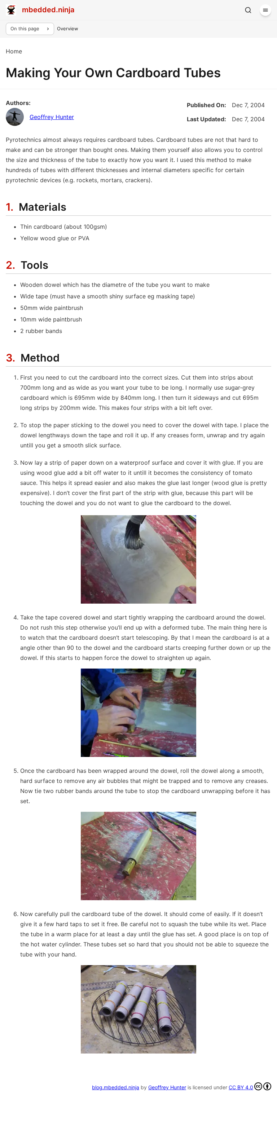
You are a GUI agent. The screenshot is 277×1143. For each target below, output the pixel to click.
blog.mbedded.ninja (115, 1087)
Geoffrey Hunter (52, 117)
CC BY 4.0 (241, 1087)
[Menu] (265, 10)
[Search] (248, 10)
